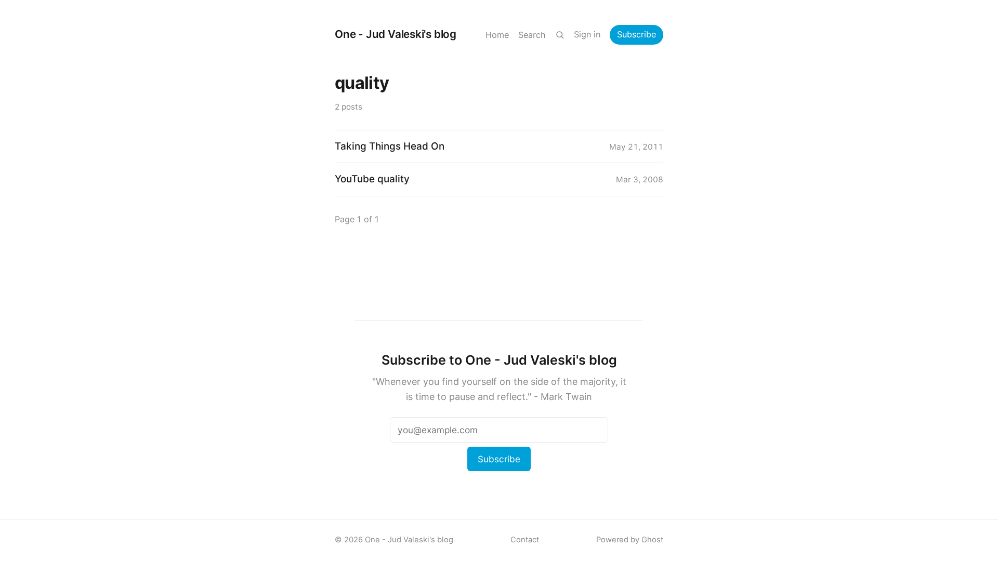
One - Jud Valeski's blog (395, 34)
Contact (524, 539)
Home (497, 35)
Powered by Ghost (629, 539)
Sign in (587, 34)
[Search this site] (559, 34)
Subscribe (636, 34)
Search (532, 35)
